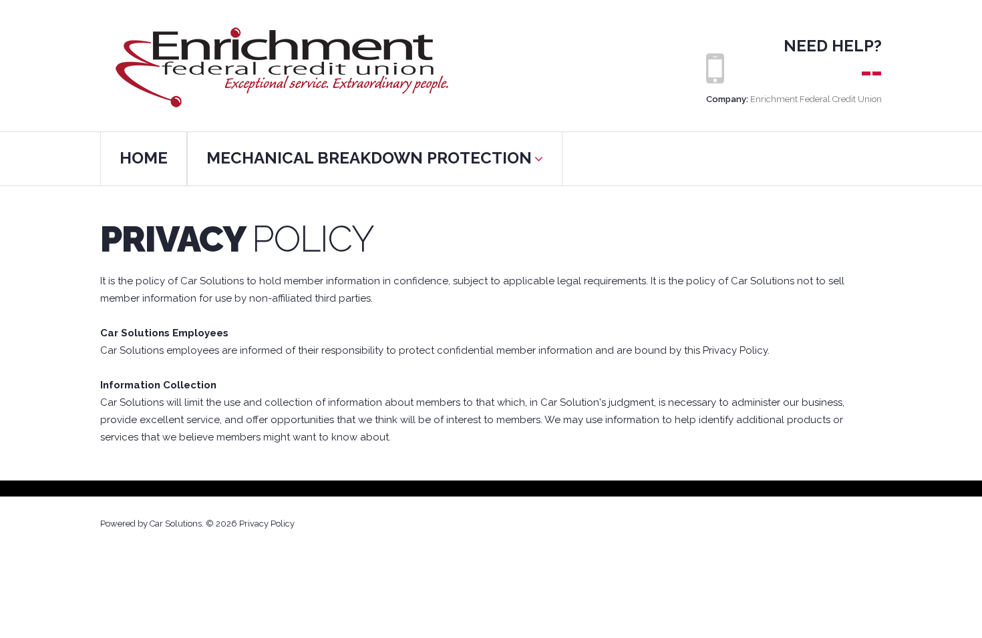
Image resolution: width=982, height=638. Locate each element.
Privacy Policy (267, 524)
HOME (144, 158)
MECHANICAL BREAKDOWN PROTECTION (369, 158)
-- (871, 72)
